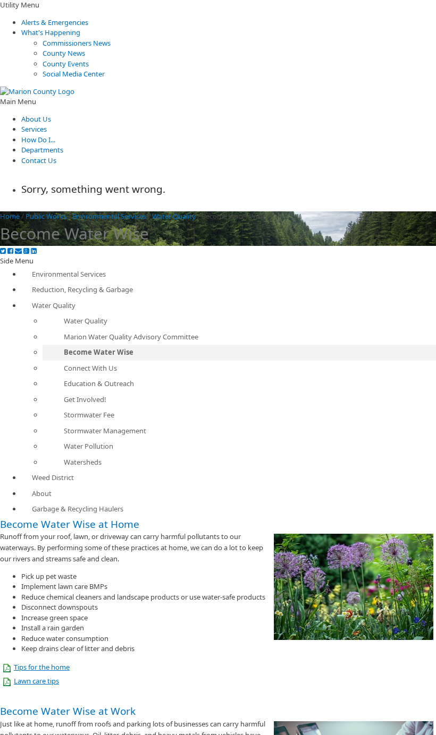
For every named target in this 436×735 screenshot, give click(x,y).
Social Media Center (74, 74)
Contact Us (38, 160)
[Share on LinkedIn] (34, 250)
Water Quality (174, 216)
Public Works (46, 216)
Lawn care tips (36, 681)
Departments (42, 150)
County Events (66, 64)
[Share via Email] (18, 250)
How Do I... (38, 139)
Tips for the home (42, 667)
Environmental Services (109, 216)
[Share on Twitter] (3, 250)
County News (64, 53)
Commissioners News (77, 43)
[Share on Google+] (26, 250)
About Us (36, 119)
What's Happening (50, 32)
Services (34, 129)
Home (10, 216)
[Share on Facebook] (10, 250)
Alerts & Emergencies (54, 22)
